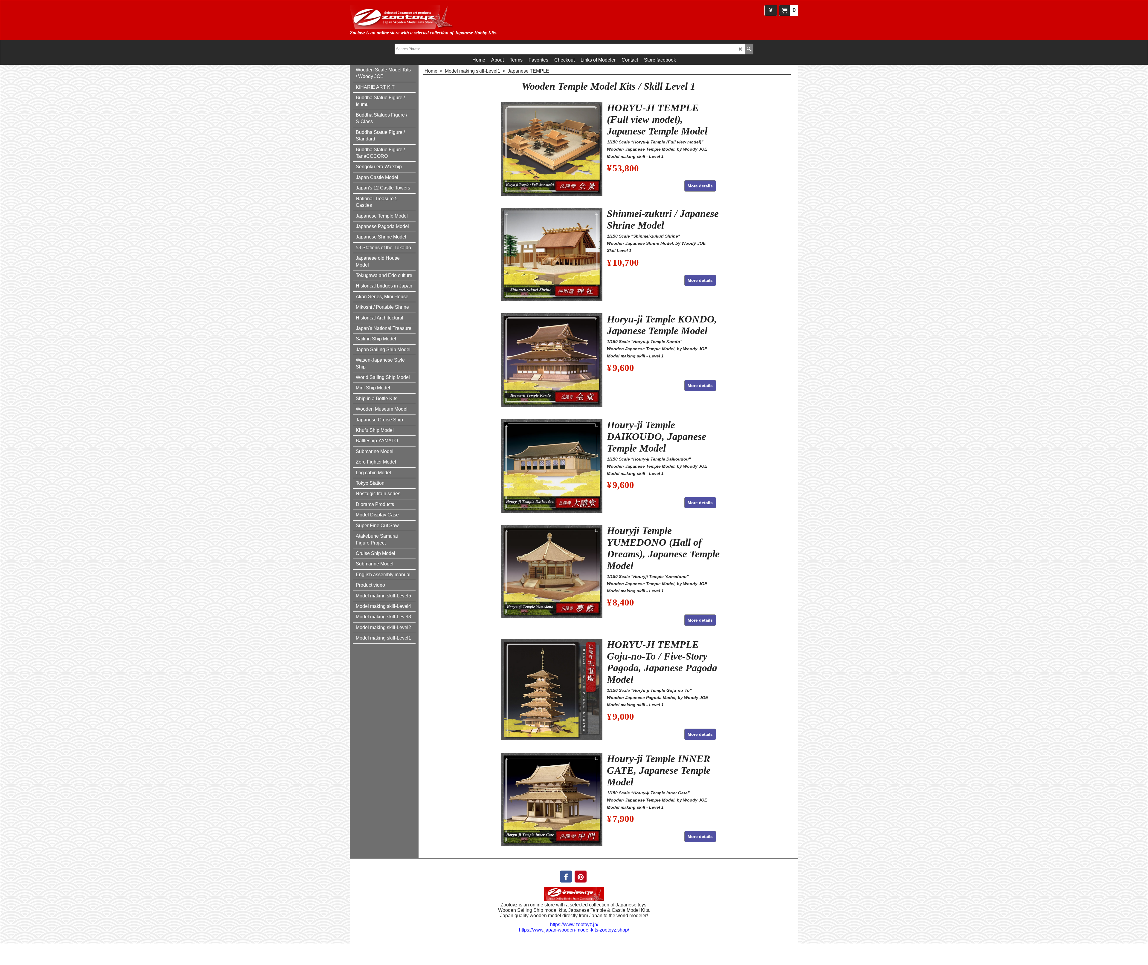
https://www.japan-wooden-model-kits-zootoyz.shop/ (574, 929)
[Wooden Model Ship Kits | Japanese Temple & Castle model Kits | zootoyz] (417, 17)
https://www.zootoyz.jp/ (574, 924)
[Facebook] (566, 877)
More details (700, 185)
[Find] (749, 49)
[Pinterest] (581, 877)
